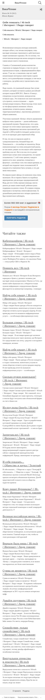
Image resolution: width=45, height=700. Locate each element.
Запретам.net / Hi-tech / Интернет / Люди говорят (19, 436)
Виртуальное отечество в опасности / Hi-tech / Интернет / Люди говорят (19, 661)
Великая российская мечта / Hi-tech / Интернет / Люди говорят (22, 517)
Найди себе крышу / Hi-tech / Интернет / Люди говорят (20, 296)
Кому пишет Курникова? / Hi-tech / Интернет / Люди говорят (22, 490)
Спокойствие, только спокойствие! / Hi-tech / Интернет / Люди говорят (19, 631)
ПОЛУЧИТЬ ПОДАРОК (16, 218)
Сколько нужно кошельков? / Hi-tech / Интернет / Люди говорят (19, 380)
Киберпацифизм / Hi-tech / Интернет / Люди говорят (19, 242)
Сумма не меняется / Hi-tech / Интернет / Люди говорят (20, 572)
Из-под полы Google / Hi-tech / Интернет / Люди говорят (20, 409)
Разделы (26, 691)
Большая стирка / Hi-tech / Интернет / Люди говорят (19, 324)
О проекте (17, 691)
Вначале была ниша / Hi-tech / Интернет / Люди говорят (20, 545)
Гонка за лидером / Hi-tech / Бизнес (15, 697)
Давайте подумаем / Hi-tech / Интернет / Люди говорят (19, 602)
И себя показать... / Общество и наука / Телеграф (22, 463)
